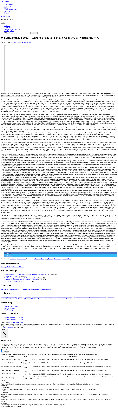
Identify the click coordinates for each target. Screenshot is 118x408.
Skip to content (5, 1)
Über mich (7, 6)
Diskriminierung (67, 259)
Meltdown (21, 298)
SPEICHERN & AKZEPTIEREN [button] (11, 406)
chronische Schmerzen (59, 297)
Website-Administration (11, 306)
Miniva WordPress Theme (15, 322)
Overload (28, 298)
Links (6, 8)
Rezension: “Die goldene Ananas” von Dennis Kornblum (21, 279)
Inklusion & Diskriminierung (12, 29)
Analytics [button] (3, 391)
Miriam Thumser (27, 42)
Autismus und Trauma (12, 267)
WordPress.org (8, 310)
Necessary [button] (4, 349)
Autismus (7, 26)
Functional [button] (4, 380)
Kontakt (6, 13)
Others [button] (3, 401)
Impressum (7, 11)
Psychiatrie (35, 298)
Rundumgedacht (9, 31)
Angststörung (20, 297)
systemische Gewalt (52, 298)
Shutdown (43, 298)
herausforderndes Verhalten (99, 297)
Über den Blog (8, 4)
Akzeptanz (44, 259)
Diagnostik (77, 297)
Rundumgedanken (6, 16)
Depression (69, 297)
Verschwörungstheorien (65, 298)
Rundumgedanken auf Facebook (13, 317)
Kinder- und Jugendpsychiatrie (9, 298)
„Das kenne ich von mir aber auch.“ (14, 281)
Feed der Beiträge (9, 308)
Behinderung (58, 259)
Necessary (6, 351)
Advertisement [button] (5, 396)
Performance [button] (4, 385)
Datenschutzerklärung (10, 9)
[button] (7, 253)
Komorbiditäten (9, 27)
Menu (2, 22)
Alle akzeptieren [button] (18, 327)
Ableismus (37, 259)
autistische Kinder (38, 297)
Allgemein (4, 289)
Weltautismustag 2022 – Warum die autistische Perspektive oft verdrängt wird (26, 274)
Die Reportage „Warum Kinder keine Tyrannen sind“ (19, 278)
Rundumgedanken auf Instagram (13, 319)
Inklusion (111, 297)
